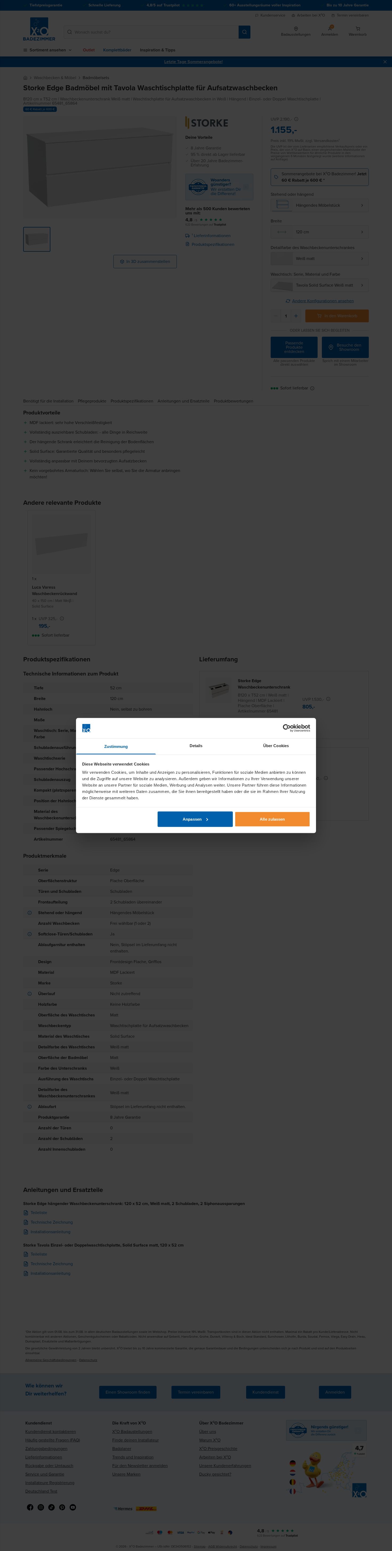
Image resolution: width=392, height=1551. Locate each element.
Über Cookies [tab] (276, 745)
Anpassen (192, 819)
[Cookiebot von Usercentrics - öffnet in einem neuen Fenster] (286, 728)
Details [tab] (196, 745)
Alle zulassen (272, 819)
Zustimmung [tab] (116, 746)
